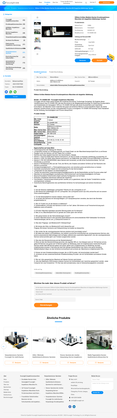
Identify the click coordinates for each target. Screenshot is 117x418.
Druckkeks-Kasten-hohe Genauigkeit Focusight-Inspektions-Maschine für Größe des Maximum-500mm (30, 382)
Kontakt (15, 96)
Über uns (6, 384)
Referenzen (106, 2)
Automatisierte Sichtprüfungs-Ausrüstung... (15, 62)
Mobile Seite (7, 392)
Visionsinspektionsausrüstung (44, 273)
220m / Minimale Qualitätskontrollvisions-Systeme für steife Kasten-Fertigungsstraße (54, 382)
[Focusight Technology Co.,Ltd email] (6, 91)
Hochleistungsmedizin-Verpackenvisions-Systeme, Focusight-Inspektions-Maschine (71, 357)
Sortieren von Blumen (15, 40)
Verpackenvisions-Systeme (15, 52)
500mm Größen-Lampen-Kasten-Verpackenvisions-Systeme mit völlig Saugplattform (16, 357)
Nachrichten (7, 387)
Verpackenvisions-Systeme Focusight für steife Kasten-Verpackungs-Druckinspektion (55, 399)
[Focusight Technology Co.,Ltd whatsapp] (10, 91)
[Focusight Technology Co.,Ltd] (11, 3)
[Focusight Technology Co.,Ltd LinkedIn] (74, 406)
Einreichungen (46, 305)
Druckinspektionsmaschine (15, 24)
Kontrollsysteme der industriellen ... (15, 57)
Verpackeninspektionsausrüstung (16, 37)
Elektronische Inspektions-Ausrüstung (15, 44)
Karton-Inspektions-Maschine (15, 33)
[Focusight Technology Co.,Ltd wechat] (15, 91)
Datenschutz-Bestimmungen (8, 396)
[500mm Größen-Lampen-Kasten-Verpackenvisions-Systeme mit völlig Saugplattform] (16, 340)
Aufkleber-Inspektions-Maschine (15, 28)
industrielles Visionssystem (63, 273)
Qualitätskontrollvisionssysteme (16, 48)
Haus (5, 379)
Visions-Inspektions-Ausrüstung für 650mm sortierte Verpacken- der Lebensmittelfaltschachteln (43, 357)
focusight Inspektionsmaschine (15, 20)
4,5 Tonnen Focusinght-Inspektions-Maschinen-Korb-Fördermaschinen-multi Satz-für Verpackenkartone (31, 390)
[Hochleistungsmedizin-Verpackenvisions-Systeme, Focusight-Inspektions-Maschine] (72, 340)
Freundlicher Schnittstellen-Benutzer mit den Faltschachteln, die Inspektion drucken (31, 399)
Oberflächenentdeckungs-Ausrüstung (15, 68)
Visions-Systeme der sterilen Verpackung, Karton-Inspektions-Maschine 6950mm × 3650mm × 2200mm (55, 390)
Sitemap (6, 389)
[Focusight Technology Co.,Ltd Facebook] (69, 406)
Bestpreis (82, 60)
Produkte (6, 382)
